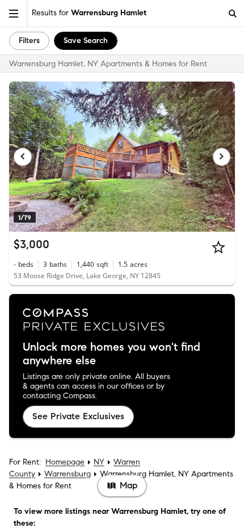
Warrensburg (67, 474)
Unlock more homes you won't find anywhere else (111, 354)
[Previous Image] (23, 157)
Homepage (65, 462)
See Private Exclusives (78, 416)
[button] (13, 13)
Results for (89, 13)
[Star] (218, 247)
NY (99, 462)
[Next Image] (222, 157)
